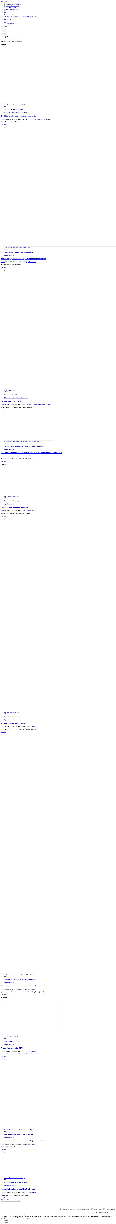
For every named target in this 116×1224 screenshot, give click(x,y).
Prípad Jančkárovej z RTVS (11, 1037)
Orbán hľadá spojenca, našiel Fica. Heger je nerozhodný (18, 1129)
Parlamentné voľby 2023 (10, 390)
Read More (3, 124)
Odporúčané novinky (22, 112)
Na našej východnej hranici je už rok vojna (14, 1178)
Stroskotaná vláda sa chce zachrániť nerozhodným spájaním (19, 975)
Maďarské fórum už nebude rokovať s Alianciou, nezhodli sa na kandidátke (22, 441)
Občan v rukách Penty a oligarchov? (13, 496)
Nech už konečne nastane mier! (11, 712)
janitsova (3, 119)
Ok (30, 1218)
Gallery (5, 106)
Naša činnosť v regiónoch (10, 112)
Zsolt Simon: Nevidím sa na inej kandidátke (15, 104)
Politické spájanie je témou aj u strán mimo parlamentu (17, 247)
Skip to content (4, 1)
